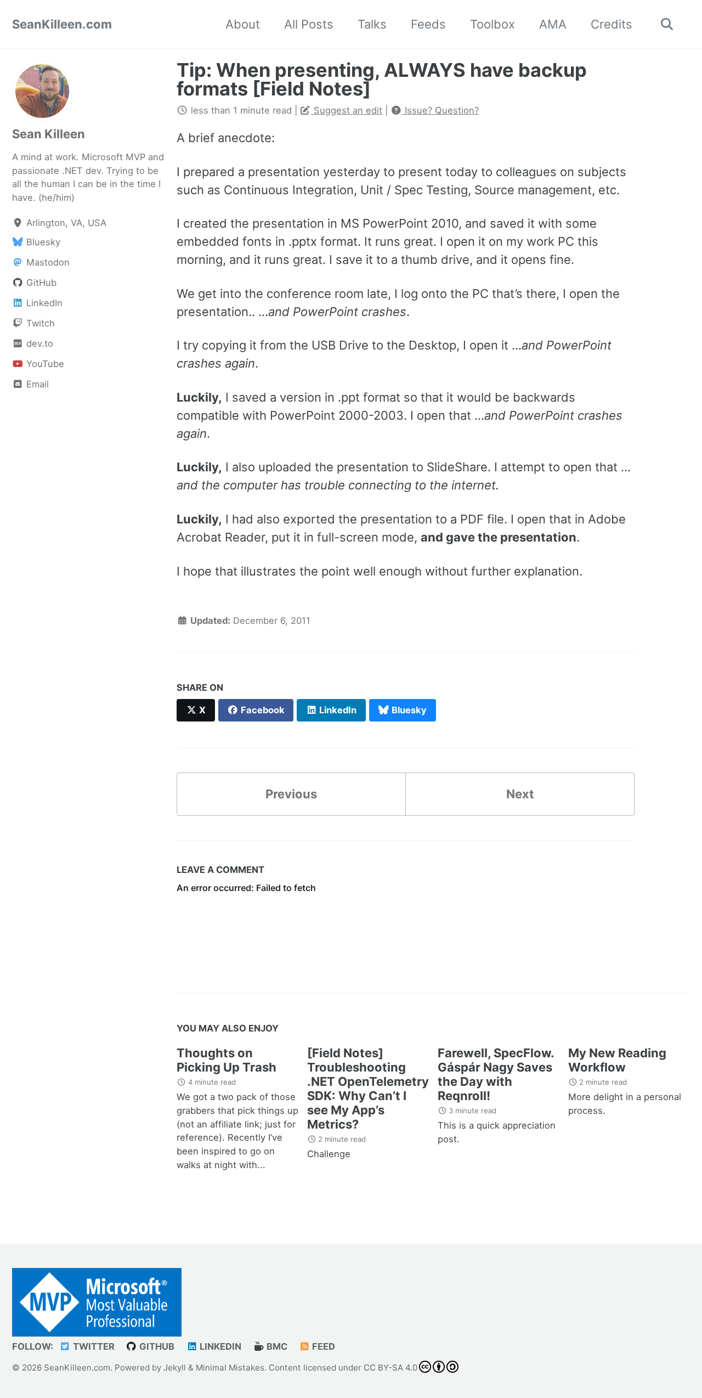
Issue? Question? (440, 110)
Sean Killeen (48, 134)
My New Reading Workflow (617, 1060)
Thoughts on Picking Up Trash (226, 1060)
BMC (275, 1346)
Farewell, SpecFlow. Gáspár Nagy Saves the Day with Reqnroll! (496, 1074)
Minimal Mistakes (230, 1367)
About (242, 24)
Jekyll (174, 1367)
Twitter (93, 1346)
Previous (291, 794)
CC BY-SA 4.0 (390, 1367)
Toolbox (492, 24)
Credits (611, 24)
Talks (372, 24)
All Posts (308, 24)
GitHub (155, 1346)
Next (520, 794)
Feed (322, 1346)
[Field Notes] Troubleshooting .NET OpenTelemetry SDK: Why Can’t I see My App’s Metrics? (368, 1088)
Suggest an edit (346, 110)
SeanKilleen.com (62, 24)
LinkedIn (219, 1346)
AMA (553, 24)
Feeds (428, 24)
